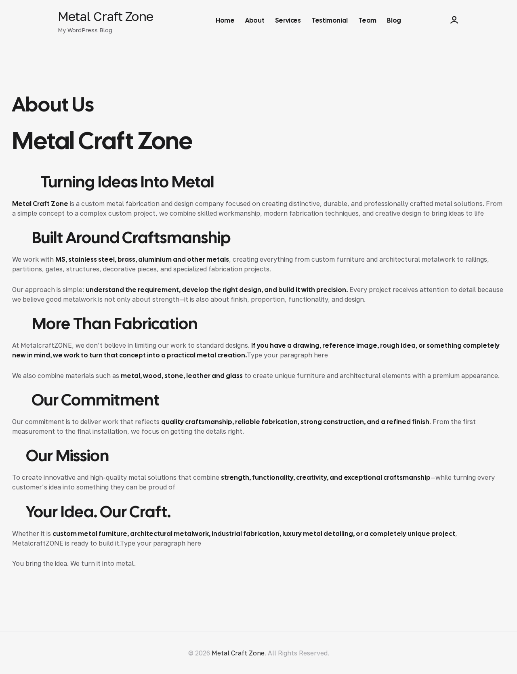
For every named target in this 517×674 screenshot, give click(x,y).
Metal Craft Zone (105, 16)
